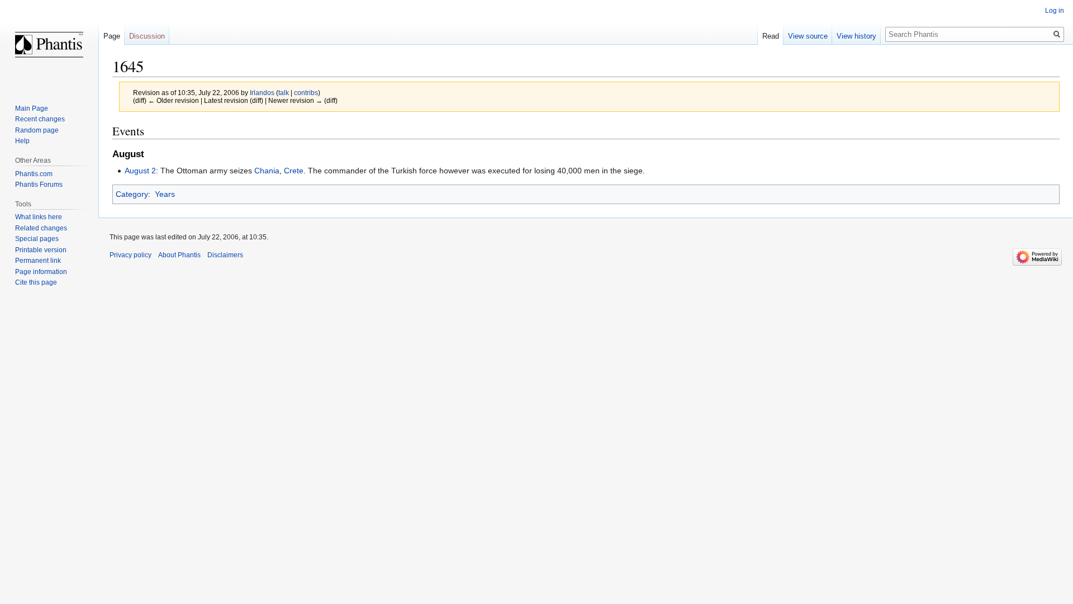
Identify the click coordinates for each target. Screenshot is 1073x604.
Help (22, 141)
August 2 (140, 170)
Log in (1054, 11)
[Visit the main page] (49, 44)
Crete (293, 170)
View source (808, 36)
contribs (306, 92)
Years (165, 194)
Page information (41, 272)
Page (111, 36)
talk (283, 92)
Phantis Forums (39, 184)
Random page (37, 130)
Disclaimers (225, 255)
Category (132, 194)
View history (856, 36)
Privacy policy (130, 255)
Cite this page (36, 282)
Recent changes (40, 119)
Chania (266, 170)
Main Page (31, 108)
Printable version (41, 250)
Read (770, 36)
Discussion (147, 36)
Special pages (37, 239)
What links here (38, 217)
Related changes (41, 228)
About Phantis (179, 255)
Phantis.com (34, 174)
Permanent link (38, 261)
